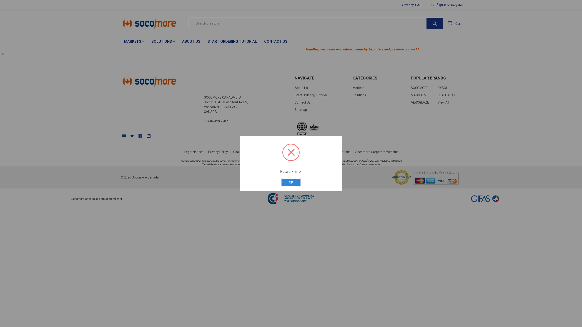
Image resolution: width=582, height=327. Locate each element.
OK (291, 182)
